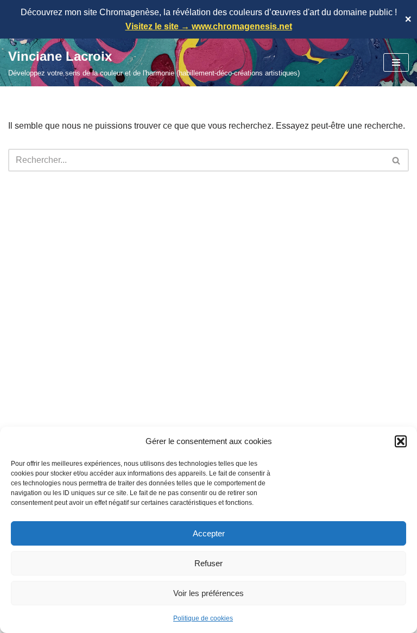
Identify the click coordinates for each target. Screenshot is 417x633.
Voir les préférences (208, 593)
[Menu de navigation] (396, 62)
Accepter (209, 533)
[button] (400, 441)
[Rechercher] (396, 160)
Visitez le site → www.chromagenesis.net (208, 26)
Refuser (208, 563)
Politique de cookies (203, 618)
